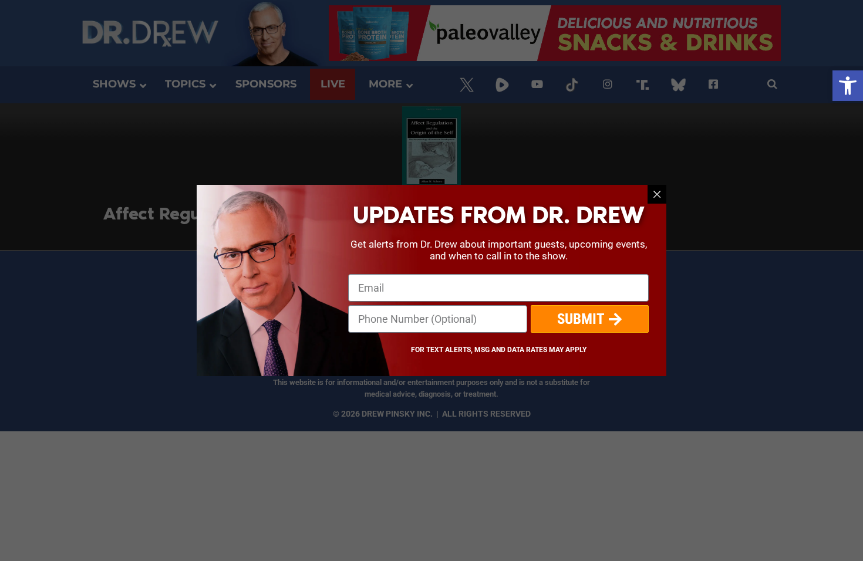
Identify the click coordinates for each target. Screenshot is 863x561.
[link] (847, 85)
